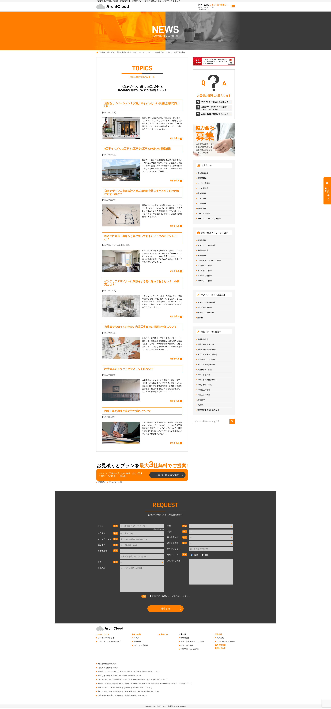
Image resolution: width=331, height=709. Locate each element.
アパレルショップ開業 (206, 359)
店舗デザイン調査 (204, 369)
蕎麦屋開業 (201, 193)
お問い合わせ (220, 648)
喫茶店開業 (201, 208)
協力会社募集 (220, 645)
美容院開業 (201, 240)
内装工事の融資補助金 (206, 364)
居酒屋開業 (201, 178)
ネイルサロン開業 (204, 270)
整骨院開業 (201, 255)
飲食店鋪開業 (202, 173)
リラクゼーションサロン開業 (209, 260)
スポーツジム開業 (204, 281)
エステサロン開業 (204, 265)
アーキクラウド (102, 634)
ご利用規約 (101, 482)
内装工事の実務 (109, 112)
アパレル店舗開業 (204, 276)
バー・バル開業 (203, 213)
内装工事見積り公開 (205, 344)
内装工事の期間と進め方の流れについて (127, 411)
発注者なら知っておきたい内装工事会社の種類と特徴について (140, 326)
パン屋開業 (201, 203)
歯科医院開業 (202, 250)
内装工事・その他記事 (189, 649)
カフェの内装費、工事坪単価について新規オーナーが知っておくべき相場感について (132, 679)
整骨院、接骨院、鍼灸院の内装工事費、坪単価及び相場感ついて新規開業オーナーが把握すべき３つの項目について (145, 683)
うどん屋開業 (202, 188)
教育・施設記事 (186, 645)
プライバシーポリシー (116, 482)
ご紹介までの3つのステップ (109, 641)
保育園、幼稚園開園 (205, 312)
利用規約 (166, 596)
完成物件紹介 (202, 339)
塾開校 (200, 317)
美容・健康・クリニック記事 (192, 641)
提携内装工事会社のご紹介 (208, 410)
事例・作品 (136, 634)
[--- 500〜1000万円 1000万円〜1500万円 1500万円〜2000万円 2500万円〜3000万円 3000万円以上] (211, 532)
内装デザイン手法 (204, 385)
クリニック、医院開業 (206, 245)
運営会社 (218, 634)
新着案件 (201, 400)
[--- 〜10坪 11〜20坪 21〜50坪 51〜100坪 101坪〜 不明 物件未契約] (211, 526)
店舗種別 (137, 641)
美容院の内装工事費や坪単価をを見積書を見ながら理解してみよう (125, 687)
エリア (136, 638)
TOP (125, 52)
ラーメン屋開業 (203, 183)
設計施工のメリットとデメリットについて (128, 368)
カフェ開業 (201, 198)
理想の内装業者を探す (167, 475)
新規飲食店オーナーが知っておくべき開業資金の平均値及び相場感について (129, 691)
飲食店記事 (185, 638)
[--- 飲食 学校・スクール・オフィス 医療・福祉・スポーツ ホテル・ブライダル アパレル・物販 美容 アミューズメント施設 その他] (142, 562)
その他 (200, 405)
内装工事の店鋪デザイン (207, 380)
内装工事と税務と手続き (207, 354)
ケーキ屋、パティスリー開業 (209, 218)
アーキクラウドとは (106, 638)
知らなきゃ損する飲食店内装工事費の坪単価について (119, 675)
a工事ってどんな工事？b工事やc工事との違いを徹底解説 (137, 148)
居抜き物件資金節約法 (206, 349)
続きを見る (175, 138)
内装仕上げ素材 (203, 390)
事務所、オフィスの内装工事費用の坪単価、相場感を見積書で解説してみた (129, 671)
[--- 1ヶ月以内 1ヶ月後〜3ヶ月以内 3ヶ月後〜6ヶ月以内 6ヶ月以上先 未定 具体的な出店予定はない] (211, 537)
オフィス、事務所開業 (206, 302)
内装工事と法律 (109, 245)
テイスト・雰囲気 (140, 645)
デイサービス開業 (204, 307)
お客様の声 (163, 634)
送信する (165, 608)
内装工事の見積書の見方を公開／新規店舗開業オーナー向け (122, 695)
